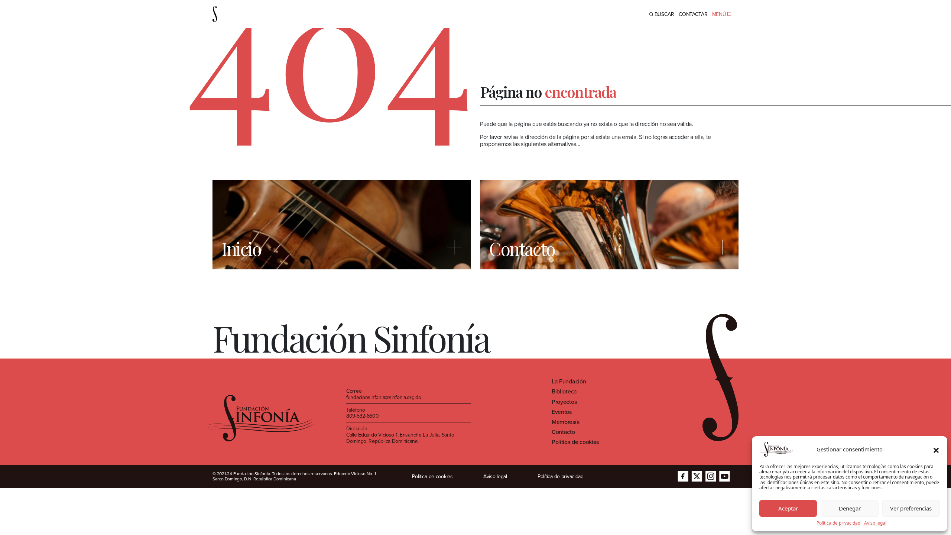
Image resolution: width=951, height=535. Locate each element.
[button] (936, 449)
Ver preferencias (911, 508)
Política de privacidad (838, 523)
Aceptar (788, 508)
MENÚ (719, 14)
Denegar (850, 508)
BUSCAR (664, 14)
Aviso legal (875, 523)
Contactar (693, 14)
